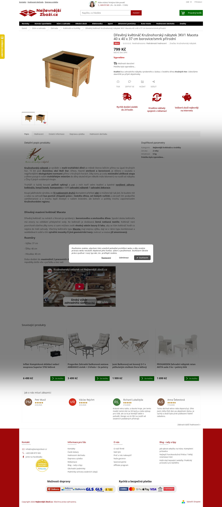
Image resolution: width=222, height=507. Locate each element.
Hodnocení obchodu (36, 2)
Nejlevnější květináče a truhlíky (167, 147)
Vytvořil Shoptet (193, 501)
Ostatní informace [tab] (56, 134)
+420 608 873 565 (33, 453)
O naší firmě (119, 448)
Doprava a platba (51, 2)
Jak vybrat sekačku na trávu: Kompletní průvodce (176, 449)
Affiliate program (121, 465)
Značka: (183, 43)
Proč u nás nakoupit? (123, 455)
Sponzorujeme (120, 462)
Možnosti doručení (126, 63)
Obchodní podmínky (76, 468)
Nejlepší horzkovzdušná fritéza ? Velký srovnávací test (176, 455)
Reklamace (72, 462)
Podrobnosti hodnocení (156, 43)
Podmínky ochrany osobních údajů (83, 471)
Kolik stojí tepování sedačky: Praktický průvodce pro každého (176, 461)
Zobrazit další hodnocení (188, 424)
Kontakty (22, 2)
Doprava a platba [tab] (77, 134)
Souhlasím (143, 258)
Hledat (136, 13)
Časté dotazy (73, 452)
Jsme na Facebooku (34, 457)
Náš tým (117, 452)
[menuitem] (25, 24)
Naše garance (120, 458)
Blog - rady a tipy (75, 465)
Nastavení (106, 257)
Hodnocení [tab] (39, 134)
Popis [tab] (26, 134)
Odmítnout (124, 258)
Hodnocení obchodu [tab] (98, 134)
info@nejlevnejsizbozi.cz (36, 449)
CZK (187, 2)
